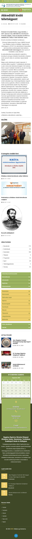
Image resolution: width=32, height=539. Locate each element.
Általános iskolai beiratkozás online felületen (14, 176)
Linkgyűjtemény (6, 316)
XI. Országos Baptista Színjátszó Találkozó (19, 354)
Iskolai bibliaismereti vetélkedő (19, 365)
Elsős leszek (5, 294)
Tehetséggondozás (8, 264)
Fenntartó (5, 510)
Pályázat (5, 255)
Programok (6, 258)
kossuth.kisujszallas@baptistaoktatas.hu (16, 427)
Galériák (4, 327)
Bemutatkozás (6, 277)
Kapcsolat (5, 519)
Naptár (4, 522)
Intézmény (5, 24)
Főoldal (4, 507)
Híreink (4, 513)
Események (5, 307)
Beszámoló (6, 246)
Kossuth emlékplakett (7, 233)
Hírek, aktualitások (7, 324)
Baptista (4, 300)
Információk (5, 280)
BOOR (12, 529)
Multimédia (5, 319)
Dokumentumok (6, 286)
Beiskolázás (5, 291)
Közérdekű (6, 252)
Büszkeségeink (6, 304)
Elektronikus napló (7, 297)
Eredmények (6, 249)
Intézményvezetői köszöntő (9, 274)
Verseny (5, 267)
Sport (4, 261)
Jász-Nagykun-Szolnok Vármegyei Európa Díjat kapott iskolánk (22, 341)
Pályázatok (5, 313)
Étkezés (4, 310)
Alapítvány (5, 283)
